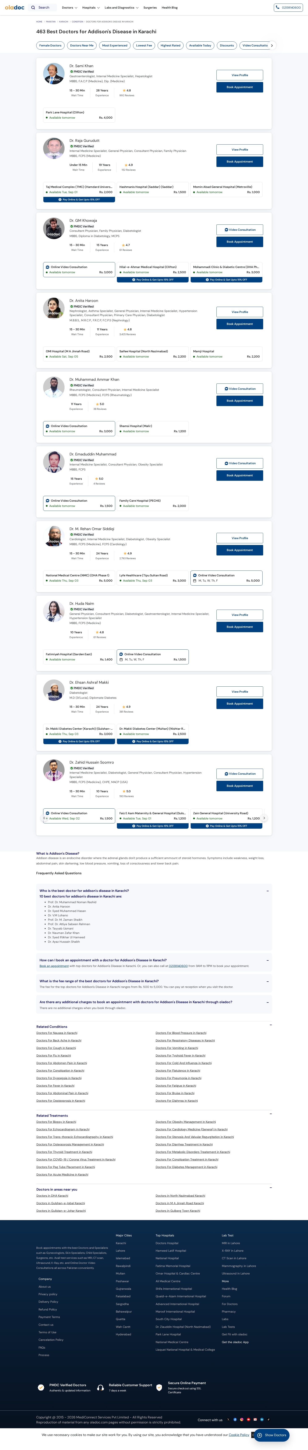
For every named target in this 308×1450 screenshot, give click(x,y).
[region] (167, 45)
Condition (77, 21)
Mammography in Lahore (239, 1266)
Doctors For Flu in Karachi (53, 1055)
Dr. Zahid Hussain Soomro (92, 762)
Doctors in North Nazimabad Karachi (180, 1195)
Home (39, 21)
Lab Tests (228, 1327)
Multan (120, 1273)
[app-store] (241, 1354)
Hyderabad (123, 1334)
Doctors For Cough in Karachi (56, 1048)
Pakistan (51, 21)
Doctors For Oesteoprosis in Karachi (60, 1101)
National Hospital (167, 1258)
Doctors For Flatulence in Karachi (178, 1070)
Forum (226, 1296)
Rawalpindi (123, 1266)
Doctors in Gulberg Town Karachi (178, 1211)
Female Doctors (50, 45)
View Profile (240, 75)
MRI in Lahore (231, 1243)
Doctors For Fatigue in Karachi (176, 1085)
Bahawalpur (124, 1311)
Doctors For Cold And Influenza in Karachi (184, 1063)
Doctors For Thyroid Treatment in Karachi (64, 1152)
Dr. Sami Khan (81, 66)
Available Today (200, 45)
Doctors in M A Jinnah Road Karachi (180, 1203)
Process (44, 1355)
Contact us (46, 1325)
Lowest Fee (144, 45)
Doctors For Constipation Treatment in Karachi (187, 1159)
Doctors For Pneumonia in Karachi (178, 1078)
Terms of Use (47, 1332)
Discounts (227, 45)
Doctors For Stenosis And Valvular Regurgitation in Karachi (195, 1137)
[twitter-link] (228, 1419)
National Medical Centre (172, 1342)
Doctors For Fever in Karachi (55, 1085)
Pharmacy (229, 1311)
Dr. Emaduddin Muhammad (93, 454)
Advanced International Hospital (177, 1304)
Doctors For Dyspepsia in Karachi (59, 1078)
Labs (225, 1319)
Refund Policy (48, 1309)
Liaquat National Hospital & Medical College (185, 1349)
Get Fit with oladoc (234, 1334)
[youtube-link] (248, 1419)
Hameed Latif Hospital (171, 1251)
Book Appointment (240, 87)
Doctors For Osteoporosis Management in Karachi (70, 1144)
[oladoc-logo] (14, 7)
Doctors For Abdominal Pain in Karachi (62, 1093)
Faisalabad (123, 1296)
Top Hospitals (165, 1235)
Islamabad (123, 1258)
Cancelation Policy (51, 1340)
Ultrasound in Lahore (236, 1273)
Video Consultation (256, 45)
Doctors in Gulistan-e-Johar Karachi (61, 1211)
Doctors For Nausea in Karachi (56, 1033)
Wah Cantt (123, 1327)
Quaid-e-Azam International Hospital (181, 1296)
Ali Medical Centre (168, 1281)
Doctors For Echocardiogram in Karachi (62, 1129)
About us (45, 1286)
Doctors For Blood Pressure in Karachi (181, 1033)
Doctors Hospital (167, 1243)
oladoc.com (99, 1422)
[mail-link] (255, 1419)
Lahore (120, 1251)
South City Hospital (169, 1319)
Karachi (63, 21)
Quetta (120, 1319)
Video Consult (242, 230)
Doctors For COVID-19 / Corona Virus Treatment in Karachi (75, 1159)
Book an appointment (54, 966)
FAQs (42, 1347)
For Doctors (230, 1304)
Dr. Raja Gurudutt (85, 140)
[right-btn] (272, 45)
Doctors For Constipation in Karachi (60, 1070)
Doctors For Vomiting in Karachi (177, 1048)
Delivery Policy (48, 1302)
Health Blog (229, 1289)
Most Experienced (114, 45)
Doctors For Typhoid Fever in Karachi (180, 1055)
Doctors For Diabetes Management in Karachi (186, 1167)
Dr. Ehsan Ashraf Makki (89, 682)
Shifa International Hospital (174, 1289)
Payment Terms (49, 1317)
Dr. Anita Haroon (84, 301)
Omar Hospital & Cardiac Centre (178, 1273)
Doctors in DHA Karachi (52, 1195)
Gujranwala (123, 1289)
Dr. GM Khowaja (83, 220)
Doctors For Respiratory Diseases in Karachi (185, 1040)
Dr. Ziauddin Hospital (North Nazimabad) (183, 1327)
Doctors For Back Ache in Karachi (58, 1040)
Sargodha (122, 1304)
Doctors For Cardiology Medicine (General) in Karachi (192, 1129)
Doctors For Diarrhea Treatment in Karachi (184, 1144)
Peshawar (122, 1281)
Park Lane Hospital (168, 1334)
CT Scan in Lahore (234, 1258)
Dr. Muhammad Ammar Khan (94, 379)
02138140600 (178, 966)
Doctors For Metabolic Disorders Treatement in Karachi (193, 1152)
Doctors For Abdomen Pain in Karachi (61, 1063)
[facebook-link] (235, 1419)
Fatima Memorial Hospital (173, 1266)
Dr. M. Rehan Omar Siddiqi (92, 529)
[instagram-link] (241, 1419)
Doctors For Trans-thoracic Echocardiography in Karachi (74, 1137)
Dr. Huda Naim (82, 603)
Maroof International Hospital (175, 1311)
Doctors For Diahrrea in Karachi (177, 1101)
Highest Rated (170, 45)
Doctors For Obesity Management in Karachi (186, 1122)
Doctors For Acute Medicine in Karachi (62, 1174)
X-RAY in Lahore (232, 1251)
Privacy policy (48, 1294)
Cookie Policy (239, 1435)
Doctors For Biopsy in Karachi (56, 1122)
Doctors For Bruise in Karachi (175, 1093)
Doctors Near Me (81, 45)
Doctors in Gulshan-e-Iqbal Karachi (60, 1203)
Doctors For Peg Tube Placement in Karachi (65, 1167)
